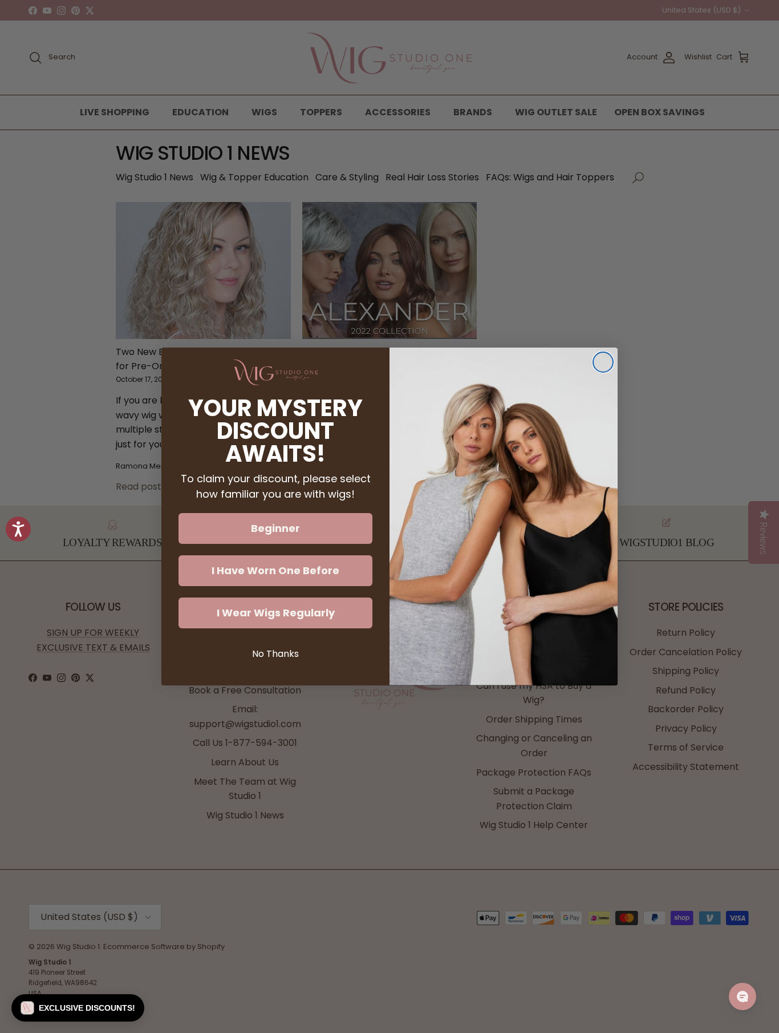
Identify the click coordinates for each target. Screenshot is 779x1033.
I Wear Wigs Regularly (276, 613)
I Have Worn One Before (275, 570)
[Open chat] (742, 996)
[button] (77, 1008)
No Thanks (275, 653)
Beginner (275, 528)
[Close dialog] (603, 362)
